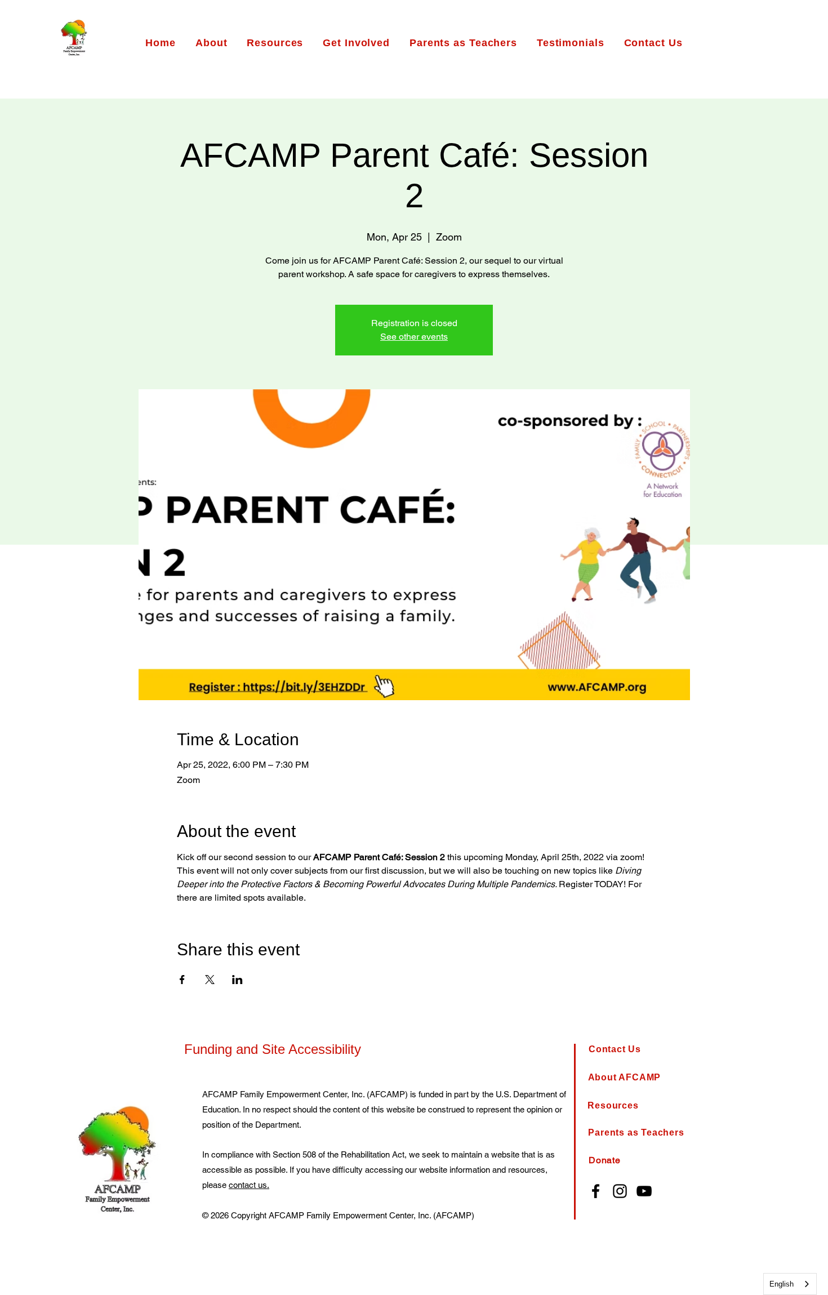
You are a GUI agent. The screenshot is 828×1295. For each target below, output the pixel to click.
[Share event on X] (209, 979)
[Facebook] (595, 1191)
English (781, 1284)
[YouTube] (644, 1191)
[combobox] (790, 1284)
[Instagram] (620, 1191)
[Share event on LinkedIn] (237, 979)
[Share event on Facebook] (182, 979)
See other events (414, 336)
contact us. (249, 1185)
